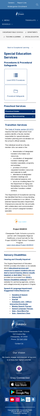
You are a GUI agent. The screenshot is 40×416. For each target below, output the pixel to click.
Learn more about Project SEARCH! (20, 245)
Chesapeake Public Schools (13, 32)
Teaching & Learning (13, 37)
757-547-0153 (22, 339)
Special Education (32, 37)
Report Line (22, 3)
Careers (11, 3)
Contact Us (19, 344)
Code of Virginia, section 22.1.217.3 (20, 129)
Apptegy (24, 413)
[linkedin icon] (22, 401)
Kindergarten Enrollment (17, 6)
